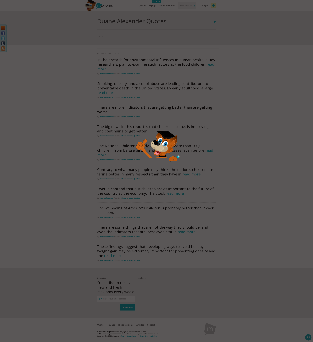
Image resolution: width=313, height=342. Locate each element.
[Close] (178, 156)
